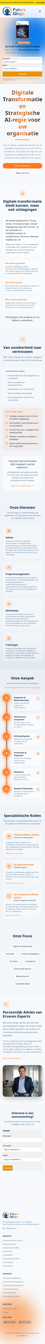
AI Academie (7, 1255)
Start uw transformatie (21, 486)
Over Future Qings (10, 1308)
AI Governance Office (11, 1248)
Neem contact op (22, 166)
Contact (6, 1312)
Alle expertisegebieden (12, 1278)
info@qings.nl (11, 1228)
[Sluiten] (42, 2)
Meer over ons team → (13, 1058)
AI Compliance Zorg (10, 1289)
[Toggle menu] (40, 11)
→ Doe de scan (40, 2)
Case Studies (8, 1266)
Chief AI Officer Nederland (13, 1282)
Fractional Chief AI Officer (13, 1240)
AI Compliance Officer (11, 1296)
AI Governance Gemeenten (13, 1285)
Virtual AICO (7, 1251)
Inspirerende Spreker (11, 1259)
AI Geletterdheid (9, 1293)
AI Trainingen (8, 1262)
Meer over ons (22, 173)
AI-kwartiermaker (9, 1244)
